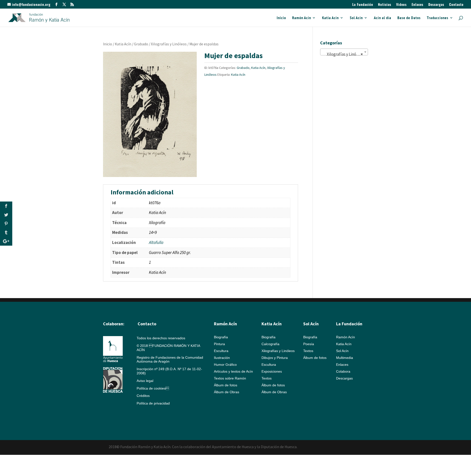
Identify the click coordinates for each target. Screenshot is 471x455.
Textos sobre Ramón (230, 378)
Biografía (221, 337)
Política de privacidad (153, 403)
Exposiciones (272, 371)
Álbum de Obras (226, 392)
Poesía (308, 344)
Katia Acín (330, 18)
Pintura (219, 344)
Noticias (384, 5)
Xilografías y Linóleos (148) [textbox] (345, 54)
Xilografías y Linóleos (169, 44)
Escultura (221, 351)
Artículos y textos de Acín (233, 371)
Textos (267, 378)
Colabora (343, 371)
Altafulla (156, 242)
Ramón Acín (301, 18)
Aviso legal (145, 381)
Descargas (436, 5)
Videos (401, 5)
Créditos (143, 396)
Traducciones (437, 18)
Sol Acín (356, 18)
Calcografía (270, 344)
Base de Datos (409, 18)
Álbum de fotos (225, 385)
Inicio (281, 18)
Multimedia (344, 358)
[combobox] (344, 52)
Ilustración (222, 358)
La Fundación (362, 5)
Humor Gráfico (225, 365)
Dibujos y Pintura (275, 358)
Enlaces (417, 5)
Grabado (141, 44)
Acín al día (382, 18)
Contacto (456, 5)
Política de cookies (153, 388)
